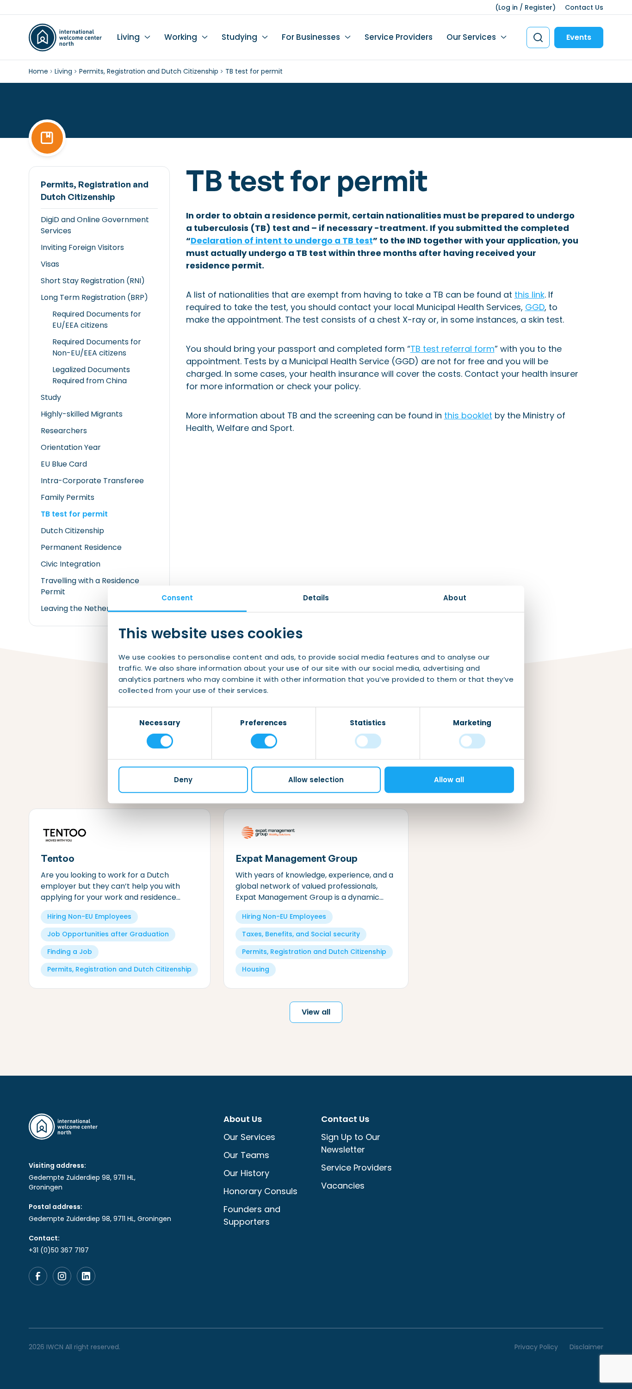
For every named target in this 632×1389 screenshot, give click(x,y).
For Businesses (311, 37)
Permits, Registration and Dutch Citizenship (148, 71)
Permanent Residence (81, 547)
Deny (183, 780)
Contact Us (584, 7)
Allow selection (316, 780)
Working (180, 37)
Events (578, 37)
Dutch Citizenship (72, 530)
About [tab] (454, 598)
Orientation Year (71, 447)
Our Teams (246, 1155)
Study (51, 397)
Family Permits (67, 497)
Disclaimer (586, 1347)
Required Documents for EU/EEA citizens (96, 319)
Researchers (64, 430)
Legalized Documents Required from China (91, 375)
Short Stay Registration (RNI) (93, 280)
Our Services (471, 37)
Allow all (449, 780)
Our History (246, 1173)
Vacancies (343, 1185)
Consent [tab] (177, 598)
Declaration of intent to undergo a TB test (282, 240)
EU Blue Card (64, 464)
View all (316, 1012)
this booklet (468, 415)
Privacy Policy (536, 1347)
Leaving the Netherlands (85, 608)
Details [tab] (316, 598)
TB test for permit (74, 514)
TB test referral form (452, 349)
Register (538, 7)
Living (128, 37)
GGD (535, 307)
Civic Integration (70, 564)
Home (38, 71)
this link (529, 294)
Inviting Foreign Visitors (82, 247)
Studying (239, 37)
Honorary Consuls (260, 1191)
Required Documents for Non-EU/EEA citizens (96, 347)
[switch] (264, 741)
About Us (242, 1119)
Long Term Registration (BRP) (94, 297)
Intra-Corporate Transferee (92, 480)
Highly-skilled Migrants (82, 414)
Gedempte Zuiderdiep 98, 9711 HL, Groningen (82, 1182)
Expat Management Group (296, 858)
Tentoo (57, 858)
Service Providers (399, 37)
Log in (508, 7)
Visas (50, 264)
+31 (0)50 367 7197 (59, 1250)
